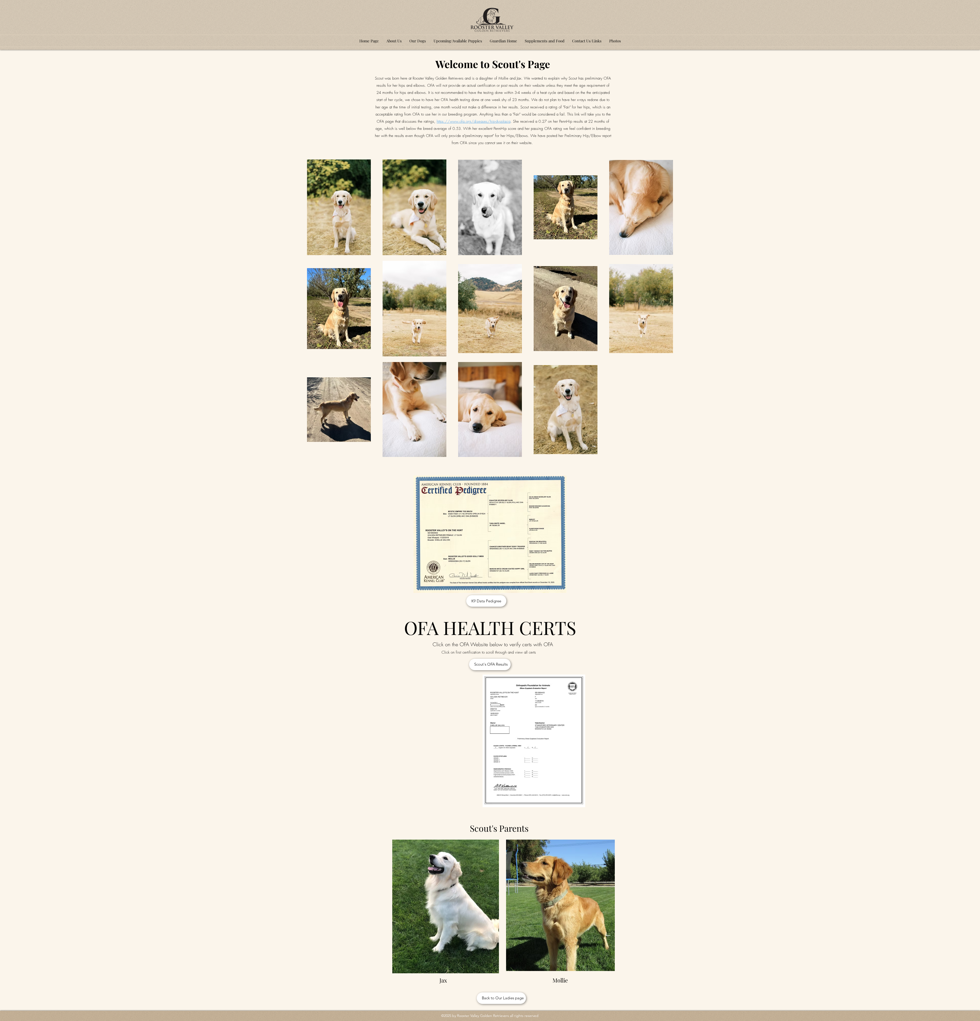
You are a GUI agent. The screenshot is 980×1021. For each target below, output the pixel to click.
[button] (418, 40)
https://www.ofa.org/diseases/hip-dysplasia (473, 121)
